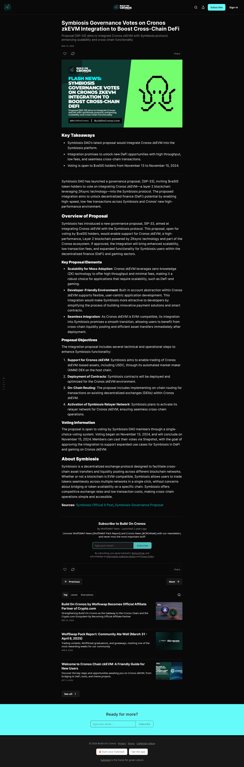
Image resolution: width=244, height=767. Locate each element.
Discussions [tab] (87, 594)
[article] (122, 614)
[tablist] (78, 595)
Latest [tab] (74, 594)
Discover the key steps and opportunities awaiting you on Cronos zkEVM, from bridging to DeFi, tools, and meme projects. (106, 674)
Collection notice (146, 743)
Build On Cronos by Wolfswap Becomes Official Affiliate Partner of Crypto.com (104, 606)
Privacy (122, 743)
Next (172, 581)
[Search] (196, 7)
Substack (106, 760)
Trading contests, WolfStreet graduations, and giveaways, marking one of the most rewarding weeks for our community (106, 644)
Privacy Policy (147, 556)
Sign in (233, 7)
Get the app (138, 751)
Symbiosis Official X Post (94, 505)
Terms (131, 743)
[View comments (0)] (93, 655)
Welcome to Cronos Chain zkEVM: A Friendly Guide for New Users (103, 666)
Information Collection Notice (121, 556)
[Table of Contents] (3, 383)
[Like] (65, 53)
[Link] (57, 135)
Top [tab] (65, 594)
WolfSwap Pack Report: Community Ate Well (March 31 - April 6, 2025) (104, 636)
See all (68, 693)
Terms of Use (138, 553)
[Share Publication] (203, 7)
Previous (74, 581)
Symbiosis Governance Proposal (139, 505)
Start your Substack (113, 751)
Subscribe (216, 7)
